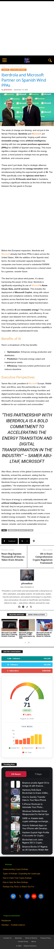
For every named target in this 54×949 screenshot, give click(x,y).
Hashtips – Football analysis (13, 925)
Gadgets (5, 70)
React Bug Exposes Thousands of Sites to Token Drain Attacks (12, 556)
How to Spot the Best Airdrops (15, 882)
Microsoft (36, 134)
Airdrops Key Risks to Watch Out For (18, 887)
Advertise (18, 938)
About (33, 941)
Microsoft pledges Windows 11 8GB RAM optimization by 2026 (27, 635)
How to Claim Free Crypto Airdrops (17, 878)
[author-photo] (27, 575)
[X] (31, 607)
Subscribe (46, 671)
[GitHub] (19, 607)
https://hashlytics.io (27, 587)
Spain (30, 530)
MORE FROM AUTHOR (36, 614)
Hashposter (6, 920)
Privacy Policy (45, 938)
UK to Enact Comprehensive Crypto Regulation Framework (43, 558)
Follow (47, 658)
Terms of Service (31, 938)
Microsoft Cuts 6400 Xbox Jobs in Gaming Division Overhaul (9, 634)
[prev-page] (25, 642)
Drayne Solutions (30, 946)
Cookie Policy (23, 941)
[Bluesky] (35, 607)
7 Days (38, 774)
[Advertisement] (27, 28)
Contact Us (7, 938)
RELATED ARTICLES (16, 614)
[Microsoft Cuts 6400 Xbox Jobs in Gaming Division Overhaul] (9, 625)
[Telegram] (23, 607)
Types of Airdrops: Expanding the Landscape (21, 874)
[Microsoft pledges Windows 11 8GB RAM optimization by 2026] (27, 625)
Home (3, 67)
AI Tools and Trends (18, 70)
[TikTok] (27, 607)
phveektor (8, 90)
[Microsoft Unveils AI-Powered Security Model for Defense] (44, 625)
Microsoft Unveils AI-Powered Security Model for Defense (44, 634)
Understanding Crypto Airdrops (15, 869)
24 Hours (16, 774)
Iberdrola (12, 530)
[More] (34, 541)
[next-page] (28, 642)
